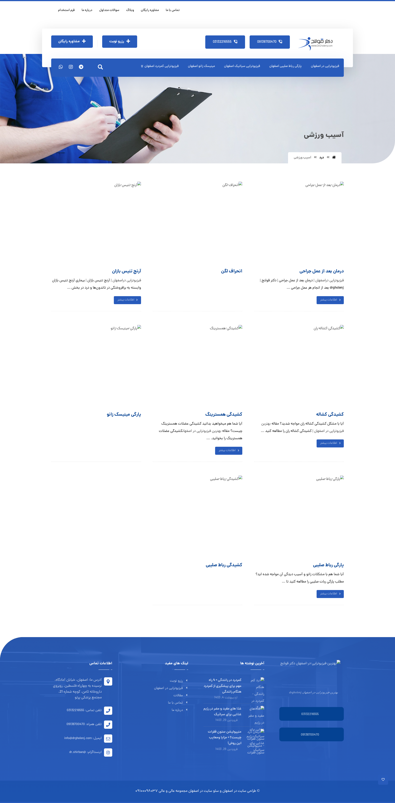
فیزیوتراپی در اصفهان (168, 688)
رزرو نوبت (176, 681)
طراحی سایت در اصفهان (239, 791)
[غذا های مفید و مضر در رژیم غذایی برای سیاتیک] (255, 715)
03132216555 (310, 714)
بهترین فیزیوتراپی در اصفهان (201, 431)
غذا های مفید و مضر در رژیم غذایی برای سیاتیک (222, 711)
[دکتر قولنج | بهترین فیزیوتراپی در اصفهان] (317, 44)
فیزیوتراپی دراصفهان (126, 280)
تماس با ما (175, 703)
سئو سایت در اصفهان (203, 791)
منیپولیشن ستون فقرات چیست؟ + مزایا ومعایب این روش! (224, 737)
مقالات (178, 695)
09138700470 (310, 735)
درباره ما (177, 710)
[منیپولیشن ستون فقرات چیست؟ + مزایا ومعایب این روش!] (255, 738)
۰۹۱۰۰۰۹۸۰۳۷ (146, 791)
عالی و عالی (167, 791)
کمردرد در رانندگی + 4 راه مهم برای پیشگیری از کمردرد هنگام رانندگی (222, 686)
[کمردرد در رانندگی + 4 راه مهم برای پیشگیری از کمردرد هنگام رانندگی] (255, 686)
